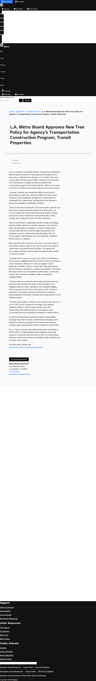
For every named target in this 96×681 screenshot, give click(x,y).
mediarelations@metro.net (19, 374)
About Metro (21, 111)
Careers (3, 648)
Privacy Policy (28, 667)
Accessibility (5, 611)
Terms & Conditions (42, 667)
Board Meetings (6, 655)
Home (11, 111)
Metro (15, 680)
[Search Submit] (21, 100)
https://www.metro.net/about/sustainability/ (26, 347)
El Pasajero (5, 631)
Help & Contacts (7, 607)
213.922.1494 (14, 371)
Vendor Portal (6, 659)
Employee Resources (9, 618)
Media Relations (34, 111)
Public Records (6, 651)
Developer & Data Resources (10, 667)
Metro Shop (5, 639)
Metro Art (4, 635)
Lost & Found (5, 615)
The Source (5, 627)
